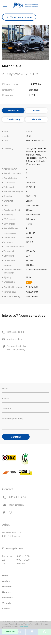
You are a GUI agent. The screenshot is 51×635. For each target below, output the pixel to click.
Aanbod (6, 581)
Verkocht (6, 603)
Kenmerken (13, 110)
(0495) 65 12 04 (15, 332)
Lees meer (24, 627)
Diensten (6, 586)
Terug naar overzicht (21, 17)
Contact (6, 608)
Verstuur (16, 437)
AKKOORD (10, 632)
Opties (36, 110)
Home (5, 575)
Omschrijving (13, 119)
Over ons (6, 592)
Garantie (36, 119)
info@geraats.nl (14, 339)
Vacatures (7, 597)
